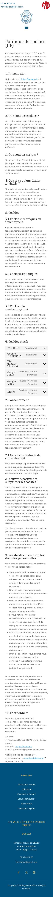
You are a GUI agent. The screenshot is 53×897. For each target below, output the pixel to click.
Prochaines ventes (26, 784)
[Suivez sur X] (26, 872)
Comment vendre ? (26, 798)
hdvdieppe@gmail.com (12, 7)
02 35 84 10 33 (8, 3)
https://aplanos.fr (29, 79)
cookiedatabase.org (33, 758)
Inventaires (26, 803)
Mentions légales (26, 808)
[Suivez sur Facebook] (19, 872)
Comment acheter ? (26, 794)
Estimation (26, 789)
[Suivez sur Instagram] (34, 872)
